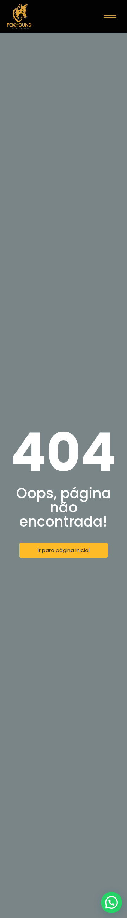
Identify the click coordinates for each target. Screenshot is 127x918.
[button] (111, 902)
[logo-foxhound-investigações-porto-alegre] (19, 16)
